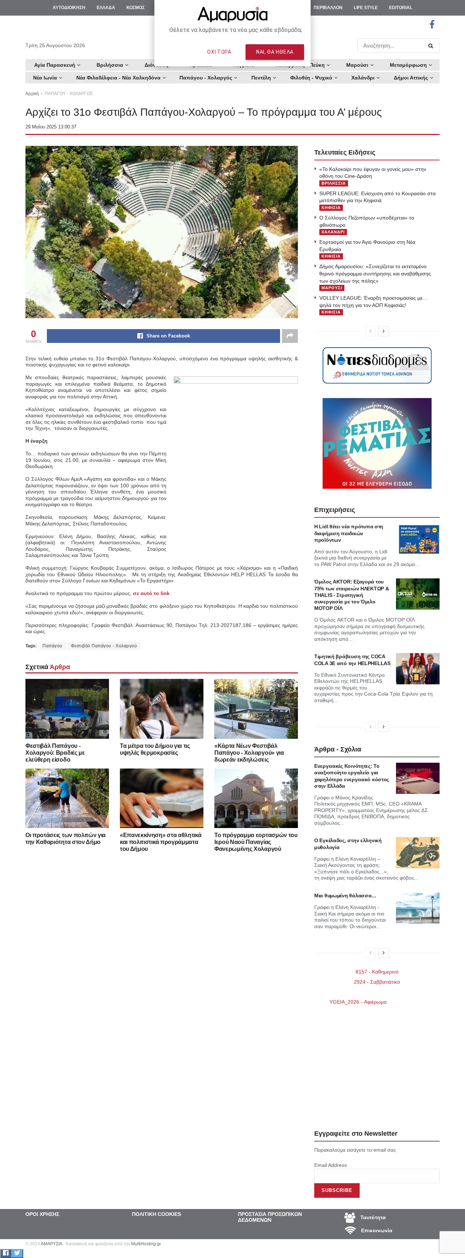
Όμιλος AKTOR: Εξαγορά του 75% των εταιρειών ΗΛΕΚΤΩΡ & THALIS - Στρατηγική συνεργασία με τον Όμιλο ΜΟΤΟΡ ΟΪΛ (351, 595)
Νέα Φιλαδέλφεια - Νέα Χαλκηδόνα (118, 78)
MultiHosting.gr (146, 1243)
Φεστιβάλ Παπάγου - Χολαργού (104, 645)
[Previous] (370, 331)
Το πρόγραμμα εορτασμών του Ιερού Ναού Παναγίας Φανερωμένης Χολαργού (256, 842)
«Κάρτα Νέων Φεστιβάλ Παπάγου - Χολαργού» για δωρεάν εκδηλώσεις (249, 753)
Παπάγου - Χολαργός (205, 78)
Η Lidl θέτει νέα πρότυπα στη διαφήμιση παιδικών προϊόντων (348, 533)
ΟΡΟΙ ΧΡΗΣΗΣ (42, 1214)
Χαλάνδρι (363, 78)
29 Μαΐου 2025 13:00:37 (50, 127)
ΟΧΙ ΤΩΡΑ (219, 52)
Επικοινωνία (376, 1230)
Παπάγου (52, 645)
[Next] (383, 331)
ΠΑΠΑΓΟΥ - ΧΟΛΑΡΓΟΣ (69, 93)
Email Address (330, 1165)
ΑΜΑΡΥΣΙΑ (51, 1243)
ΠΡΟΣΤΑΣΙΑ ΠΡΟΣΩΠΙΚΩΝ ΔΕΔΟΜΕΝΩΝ (270, 1217)
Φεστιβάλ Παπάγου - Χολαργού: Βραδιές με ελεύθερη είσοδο (55, 753)
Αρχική (32, 93)
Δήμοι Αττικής (411, 78)
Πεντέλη (261, 78)
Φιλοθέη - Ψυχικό (311, 78)
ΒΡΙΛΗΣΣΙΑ (334, 183)
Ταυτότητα (372, 1217)
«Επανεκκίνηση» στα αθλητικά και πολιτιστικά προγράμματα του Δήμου (160, 842)
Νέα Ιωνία (45, 78)
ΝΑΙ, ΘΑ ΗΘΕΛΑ (275, 52)
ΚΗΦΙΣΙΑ (331, 207)
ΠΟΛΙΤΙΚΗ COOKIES (156, 1214)
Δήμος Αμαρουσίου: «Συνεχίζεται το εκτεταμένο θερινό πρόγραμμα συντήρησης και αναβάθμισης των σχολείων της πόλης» (375, 273)
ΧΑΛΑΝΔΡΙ (333, 232)
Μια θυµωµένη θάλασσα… (345, 895)
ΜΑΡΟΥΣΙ (332, 288)
